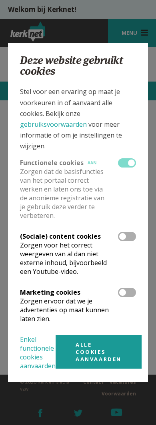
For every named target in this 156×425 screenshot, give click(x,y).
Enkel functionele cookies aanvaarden (38, 352)
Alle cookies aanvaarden (99, 352)
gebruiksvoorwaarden (53, 124)
